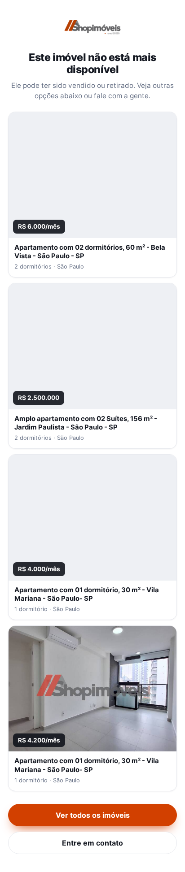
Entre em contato (92, 842)
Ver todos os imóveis (93, 815)
